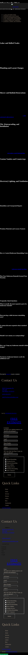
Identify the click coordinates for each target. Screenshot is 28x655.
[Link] (14, 6)
